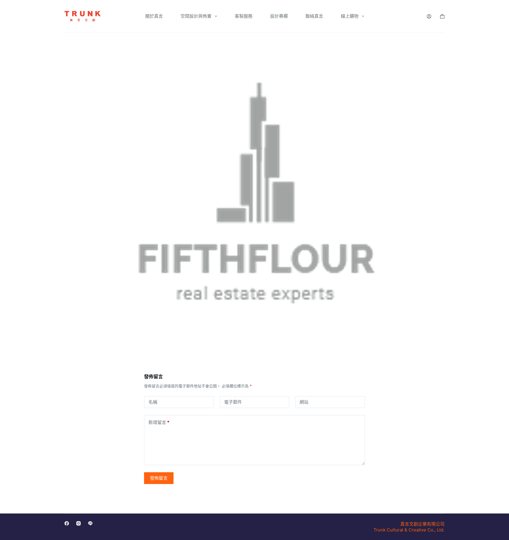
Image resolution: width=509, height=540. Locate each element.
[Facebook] (67, 523)
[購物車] (442, 16)
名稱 (152, 402)
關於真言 (154, 16)
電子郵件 (233, 402)
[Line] (90, 523)
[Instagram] (78, 523)
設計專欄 (279, 16)
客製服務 (243, 16)
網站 (304, 402)
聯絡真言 (314, 16)
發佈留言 (159, 478)
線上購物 (349, 16)
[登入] (429, 16)
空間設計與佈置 (196, 16)
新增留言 (158, 422)
